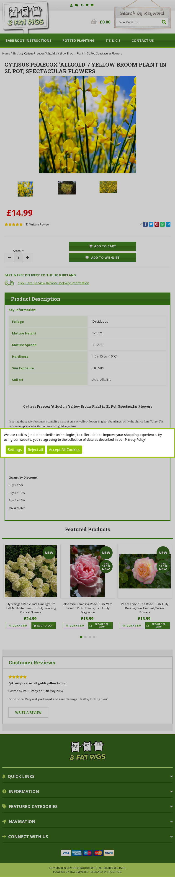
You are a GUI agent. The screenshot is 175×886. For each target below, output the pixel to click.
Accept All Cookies (64, 449)
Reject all (35, 449)
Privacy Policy (135, 439)
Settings (15, 449)
